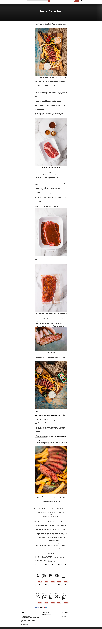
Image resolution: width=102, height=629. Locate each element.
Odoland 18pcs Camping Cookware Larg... (51, 597)
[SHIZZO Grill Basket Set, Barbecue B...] (44, 588)
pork (46, 98)
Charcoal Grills (44, 573)
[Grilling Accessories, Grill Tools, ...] (64, 568)
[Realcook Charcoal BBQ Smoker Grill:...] (51, 568)
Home (41, 3)
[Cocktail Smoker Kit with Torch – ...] (57, 568)
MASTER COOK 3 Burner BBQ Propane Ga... (38, 576)
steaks (44, 98)
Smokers (50, 573)
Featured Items (55, 3)
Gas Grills (37, 573)
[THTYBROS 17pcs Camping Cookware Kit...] (64, 588)
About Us (60, 3)
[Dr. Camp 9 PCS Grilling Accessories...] (57, 588)
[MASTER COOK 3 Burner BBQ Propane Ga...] (38, 568)
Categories (45, 3)
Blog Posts (77, 1)
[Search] (49, 1)
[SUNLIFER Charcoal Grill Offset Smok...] (44, 568)
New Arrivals (50, 3)
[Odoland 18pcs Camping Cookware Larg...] (51, 588)
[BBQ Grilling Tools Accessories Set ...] (38, 588)
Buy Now (41, 581)
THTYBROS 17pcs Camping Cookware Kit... (64, 597)
